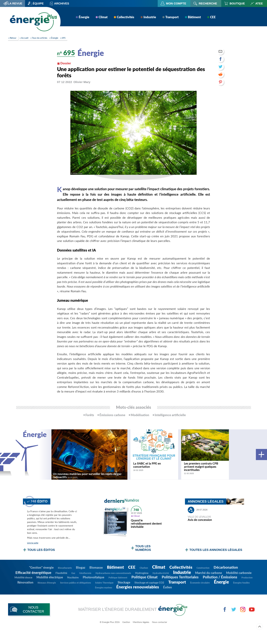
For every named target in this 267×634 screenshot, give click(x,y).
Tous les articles (39, 38)
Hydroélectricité (161, 573)
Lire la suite (32, 543)
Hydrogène (141, 573)
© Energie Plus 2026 (110, 622)
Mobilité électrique (49, 577)
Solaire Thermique (104, 583)
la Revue (15, 3)
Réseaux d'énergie (47, 583)
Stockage (124, 582)
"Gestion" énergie (41, 567)
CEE (213, 17)
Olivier (81, 82)
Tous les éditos (41, 550)
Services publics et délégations (75, 583)
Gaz (73, 573)
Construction (202, 568)
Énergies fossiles (241, 583)
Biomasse (96, 567)
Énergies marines (103, 588)
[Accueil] (33, 22)
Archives (61, 3)
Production (247, 578)
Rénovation (25, 582)
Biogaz (80, 567)
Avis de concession (200, 519)
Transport (172, 17)
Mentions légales (141, 622)
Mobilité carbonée (239, 572)
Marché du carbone (208, 572)
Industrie (150, 17)
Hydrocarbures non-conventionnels (113, 573)
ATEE (259, 3)
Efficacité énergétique (33, 573)
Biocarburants (65, 568)
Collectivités (125, 17)
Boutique (237, 3)
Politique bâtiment (117, 578)
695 (63, 38)
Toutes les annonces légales (215, 550)
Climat (103, 17)
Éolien (167, 587)
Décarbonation (226, 567)
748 (136, 510)
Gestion (126, 622)
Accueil (24, 38)
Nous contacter (159, 622)
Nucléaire (73, 577)
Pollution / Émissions (220, 577)
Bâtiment (194, 17)
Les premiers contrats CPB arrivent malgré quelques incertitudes (201, 466)
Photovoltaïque (93, 577)
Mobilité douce (23, 577)
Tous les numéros (143, 548)
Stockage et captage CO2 (149, 582)
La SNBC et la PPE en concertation (147, 465)
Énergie (84, 17)
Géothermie (85, 573)
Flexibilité (61, 573)
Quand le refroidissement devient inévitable (146, 523)
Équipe (38, 3)
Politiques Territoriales (180, 577)
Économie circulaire (200, 583)
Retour (13, 38)
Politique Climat (144, 577)
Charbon (144, 568)
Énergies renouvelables (137, 587)
